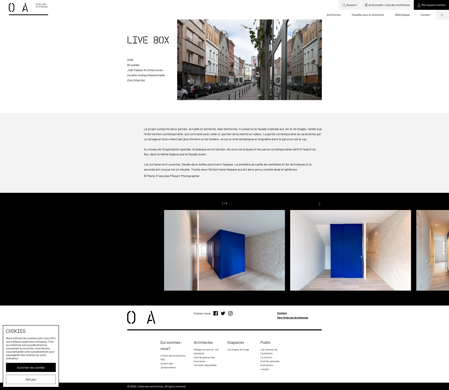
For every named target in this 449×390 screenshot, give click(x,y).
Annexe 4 (351, 4)
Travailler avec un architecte (367, 14)
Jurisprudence (168, 367)
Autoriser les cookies (31, 367)
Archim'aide (166, 363)
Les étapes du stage (238, 349)
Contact (425, 14)
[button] (319, 203)
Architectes (334, 14)
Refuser (31, 379)
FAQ (162, 359)
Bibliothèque (402, 14)
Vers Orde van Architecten (292, 317)
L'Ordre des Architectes (173, 355)
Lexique (264, 369)
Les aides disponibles (205, 365)
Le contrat (266, 357)
